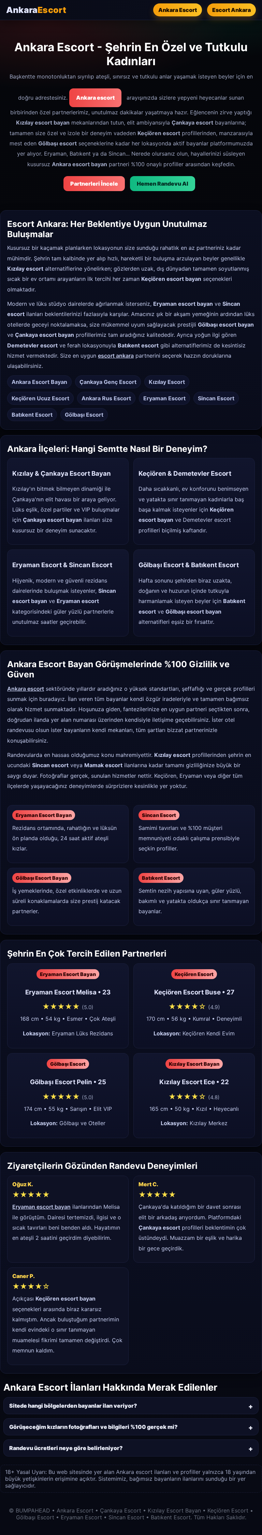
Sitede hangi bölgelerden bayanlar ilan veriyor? (73, 1405)
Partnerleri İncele (94, 183)
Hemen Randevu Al (162, 183)
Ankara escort (95, 97)
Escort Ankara (231, 9)
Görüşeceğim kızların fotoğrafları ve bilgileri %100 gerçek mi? (93, 1426)
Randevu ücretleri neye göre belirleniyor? (66, 1448)
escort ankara (116, 355)
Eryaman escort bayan (41, 1206)
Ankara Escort (177, 9)
